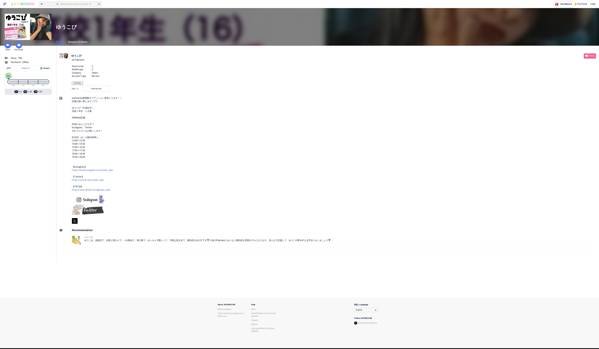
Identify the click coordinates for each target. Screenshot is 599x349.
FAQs (253, 309)
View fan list (96, 89)
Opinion (254, 324)
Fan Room (19, 50)
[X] (75, 221)
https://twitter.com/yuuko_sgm (88, 180)
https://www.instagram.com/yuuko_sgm (92, 170)
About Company (224, 309)
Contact (254, 320)
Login (593, 4)
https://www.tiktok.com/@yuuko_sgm (91, 190)
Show (7, 50)
